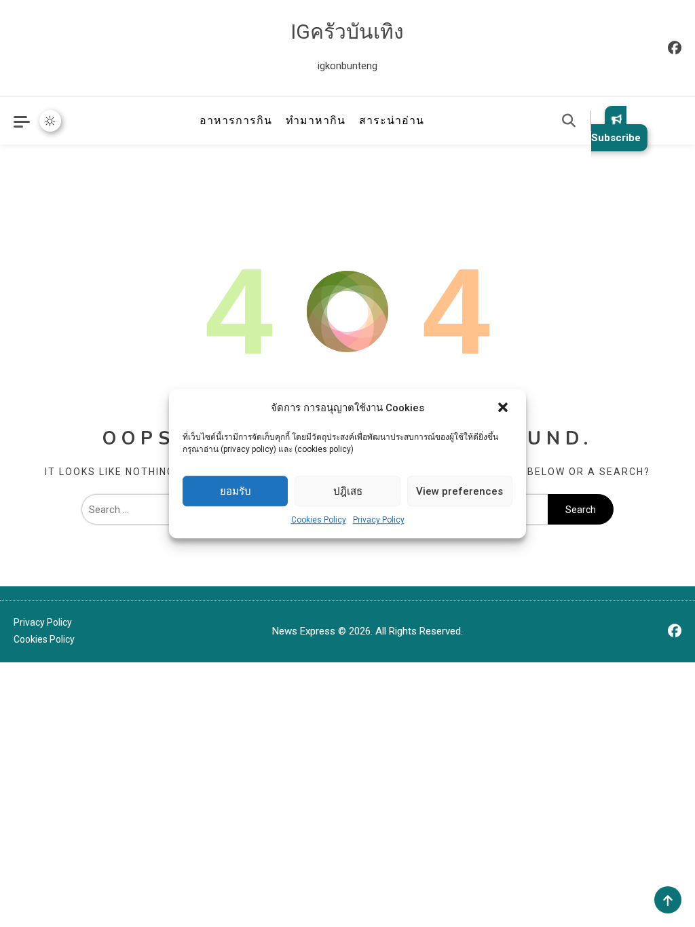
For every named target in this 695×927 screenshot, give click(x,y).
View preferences (459, 491)
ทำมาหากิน (315, 120)
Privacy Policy (379, 520)
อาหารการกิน (236, 120)
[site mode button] (50, 121)
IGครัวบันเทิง (347, 31)
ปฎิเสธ (347, 491)
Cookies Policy (318, 520)
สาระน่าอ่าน (391, 120)
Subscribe (616, 138)
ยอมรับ (235, 491)
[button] (504, 408)
